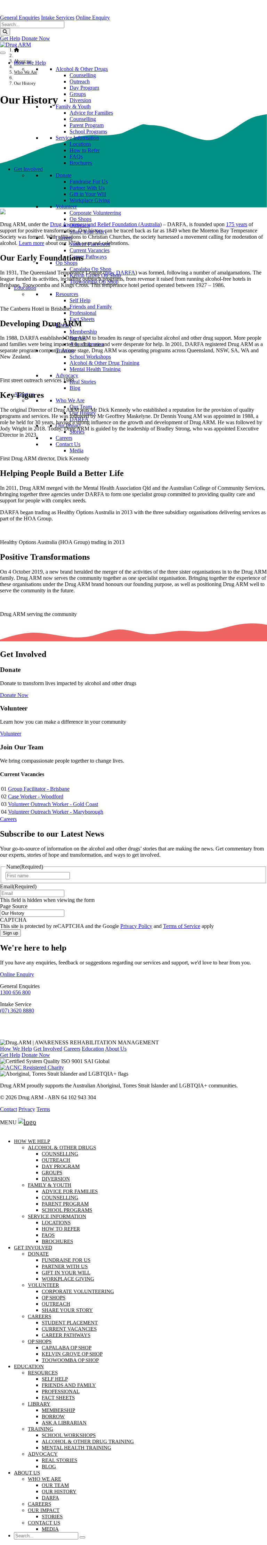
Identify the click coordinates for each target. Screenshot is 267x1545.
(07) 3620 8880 (17, 1010)
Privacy (26, 1109)
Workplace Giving (90, 200)
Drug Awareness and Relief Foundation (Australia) (106, 224)
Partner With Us (87, 188)
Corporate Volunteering (95, 213)
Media (50, 1529)
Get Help (10, 38)
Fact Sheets (58, 1397)
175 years (236, 224)
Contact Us (44, 1523)
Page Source (13, 906)
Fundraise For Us (89, 181)
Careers (8, 819)
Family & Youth (73, 106)
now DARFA (120, 273)
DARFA (50, 1498)
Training (40, 1429)
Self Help (55, 1379)
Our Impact (43, 1510)
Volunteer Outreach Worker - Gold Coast (53, 804)
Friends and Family (69, 1385)
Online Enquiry (93, 17)
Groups (78, 94)
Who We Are (44, 1479)
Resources (43, 1372)
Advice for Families (91, 113)
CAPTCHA (13, 920)
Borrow (53, 1416)
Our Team (55, 1485)
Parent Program (87, 125)
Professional (83, 313)
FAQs (76, 156)
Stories (52, 1516)
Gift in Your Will (88, 194)
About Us (116, 1049)
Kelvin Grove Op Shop (72, 1354)
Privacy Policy (136, 926)
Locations (80, 144)
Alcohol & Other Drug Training (104, 363)
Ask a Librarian (64, 1422)
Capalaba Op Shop (66, 1347)
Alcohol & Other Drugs (82, 69)
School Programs (88, 131)
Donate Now (36, 38)
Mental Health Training (76, 1448)
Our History (59, 1491)
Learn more (31, 243)
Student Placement (70, 1322)
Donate (64, 175)
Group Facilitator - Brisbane (39, 789)
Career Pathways (66, 1335)
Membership (58, 1410)
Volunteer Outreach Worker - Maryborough (55, 812)
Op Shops (80, 219)
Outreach (80, 81)
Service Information (77, 138)
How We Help (30, 63)
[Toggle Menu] (3, 53)
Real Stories (59, 1460)
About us (27, 1473)
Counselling (83, 75)
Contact (8, 1109)
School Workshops (69, 1435)
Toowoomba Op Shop (70, 1360)
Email (18, 886)
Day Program (84, 88)
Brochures (81, 163)
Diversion (80, 100)
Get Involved (28, 169)
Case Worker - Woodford (35, 796)
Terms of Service (181, 926)
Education (93, 1049)
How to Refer (85, 150)
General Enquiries (20, 17)
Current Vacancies (90, 250)
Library (39, 1404)
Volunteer (66, 206)
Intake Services (57, 17)
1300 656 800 (15, 992)
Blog (75, 388)
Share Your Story (67, 1310)
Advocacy (43, 1454)
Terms (43, 1109)
